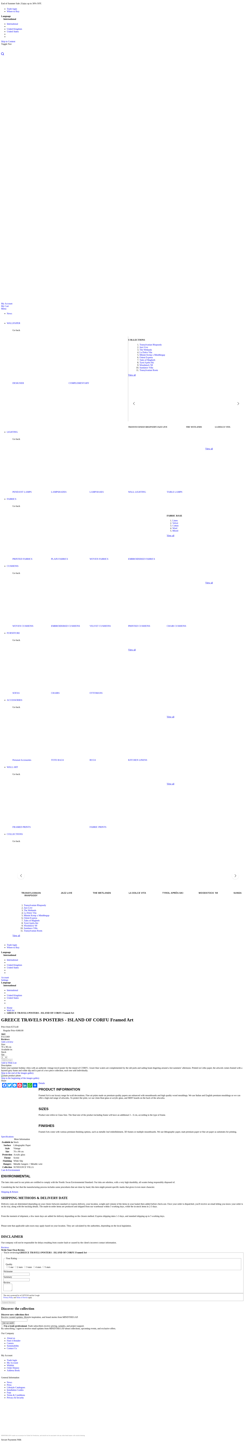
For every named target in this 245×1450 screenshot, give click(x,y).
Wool (174, 528)
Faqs (9, 1392)
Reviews (5, 1247)
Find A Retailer (13, 1340)
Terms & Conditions (16, 1395)
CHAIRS (55, 693)
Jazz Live (144, 347)
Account (5, 977)
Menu (3, 308)
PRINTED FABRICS (22, 559)
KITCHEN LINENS (137, 760)
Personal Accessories (21, 760)
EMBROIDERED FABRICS (141, 559)
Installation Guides (15, 1390)
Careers (10, 1343)
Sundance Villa (146, 367)
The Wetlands (146, 350)
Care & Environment (10, 1170)
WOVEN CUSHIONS (22, 626)
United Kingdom (14, 29)
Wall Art (10, 1010)
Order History (13, 1368)
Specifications (7, 1136)
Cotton (175, 525)
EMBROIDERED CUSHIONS (65, 626)
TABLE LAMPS (174, 492)
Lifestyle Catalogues (16, 1387)
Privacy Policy (8, 1298)
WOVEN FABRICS (99, 559)
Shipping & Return (9, 1192)
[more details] (49, 3)
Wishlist (10, 1365)
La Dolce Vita (146, 352)
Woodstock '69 (146, 365)
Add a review (7, 1042)
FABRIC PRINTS (98, 827)
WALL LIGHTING (137, 492)
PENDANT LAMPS (22, 492)
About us (11, 1338)
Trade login (12, 9)
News (9, 1382)
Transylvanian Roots (149, 370)
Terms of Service (22, 1298)
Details (42, 1083)
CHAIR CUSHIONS (176, 626)
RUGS (93, 760)
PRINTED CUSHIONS (139, 626)
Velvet (175, 523)
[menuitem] (9, 313)
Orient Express (146, 357)
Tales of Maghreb (147, 360)
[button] (122, 54)
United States (13, 31)
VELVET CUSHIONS (100, 626)
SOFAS (16, 693)
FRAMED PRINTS (21, 827)
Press (9, 1385)
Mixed (175, 531)
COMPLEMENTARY (79, 383)
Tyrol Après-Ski (147, 362)
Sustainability (13, 1346)
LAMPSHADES (58, 492)
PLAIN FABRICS (59, 559)
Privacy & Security (15, 1397)
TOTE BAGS (57, 760)
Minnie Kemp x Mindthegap (152, 355)
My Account (6, 303)
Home (9, 1008)
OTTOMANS (96, 693)
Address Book (13, 1370)
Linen (175, 520)
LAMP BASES (97, 492)
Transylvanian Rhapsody (151, 344)
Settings (4, 980)
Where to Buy (13, 11)
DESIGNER (18, 383)
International (12, 24)
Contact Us (12, 1348)
